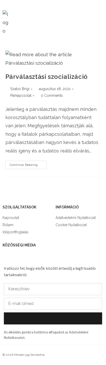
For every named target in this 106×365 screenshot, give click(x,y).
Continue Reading (28, 164)
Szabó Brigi (19, 89)
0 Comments (52, 95)
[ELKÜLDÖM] (53, 318)
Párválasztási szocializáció (46, 76)
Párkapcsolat (20, 95)
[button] (95, 21)
